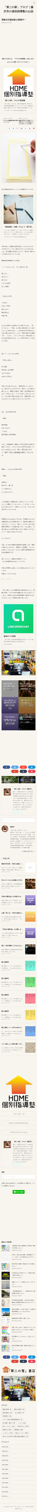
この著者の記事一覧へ (27, 851)
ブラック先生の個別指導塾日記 (12, 1419)
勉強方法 (7, 1429)
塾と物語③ (5, 995)
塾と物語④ (5, 978)
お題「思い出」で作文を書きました (13, 913)
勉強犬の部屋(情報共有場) (18, 1123)
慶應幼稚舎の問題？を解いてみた (21, 1318)
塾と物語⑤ (5, 962)
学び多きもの (22, 1426)
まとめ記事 (19, 1412)
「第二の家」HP (18, 1114)
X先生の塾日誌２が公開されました (13, 896)
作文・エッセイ (8, 1426)
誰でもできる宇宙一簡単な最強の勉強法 (15, 1436)
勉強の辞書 (7, 1409)
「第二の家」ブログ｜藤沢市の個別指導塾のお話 (18, 9)
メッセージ (8, 1433)
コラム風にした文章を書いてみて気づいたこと (17, 1044)
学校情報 (7, 1416)
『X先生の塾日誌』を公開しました (13, 929)
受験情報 (18, 1429)
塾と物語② (5, 1011)
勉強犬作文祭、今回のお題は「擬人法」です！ (17, 864)
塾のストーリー (22, 1433)
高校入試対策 (19, 1409)
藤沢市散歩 (7, 1412)
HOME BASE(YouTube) (18, 1132)
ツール (21, 1423)
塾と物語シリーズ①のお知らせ (12, 1027)
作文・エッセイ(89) (6, 579)
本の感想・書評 (9, 1423)
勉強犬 (12, 827)
